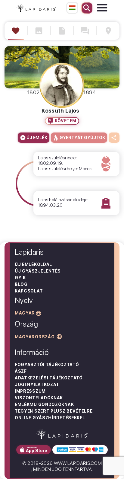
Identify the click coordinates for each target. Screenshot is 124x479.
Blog (21, 284)
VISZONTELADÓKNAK (39, 397)
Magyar (25, 313)
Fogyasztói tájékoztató (47, 364)
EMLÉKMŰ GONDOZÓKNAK (44, 404)
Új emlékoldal (33, 264)
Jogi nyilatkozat (37, 384)
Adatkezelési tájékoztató (49, 377)
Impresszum (30, 391)
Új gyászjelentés (38, 271)
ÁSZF (21, 371)
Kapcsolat (29, 291)
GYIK (20, 277)
